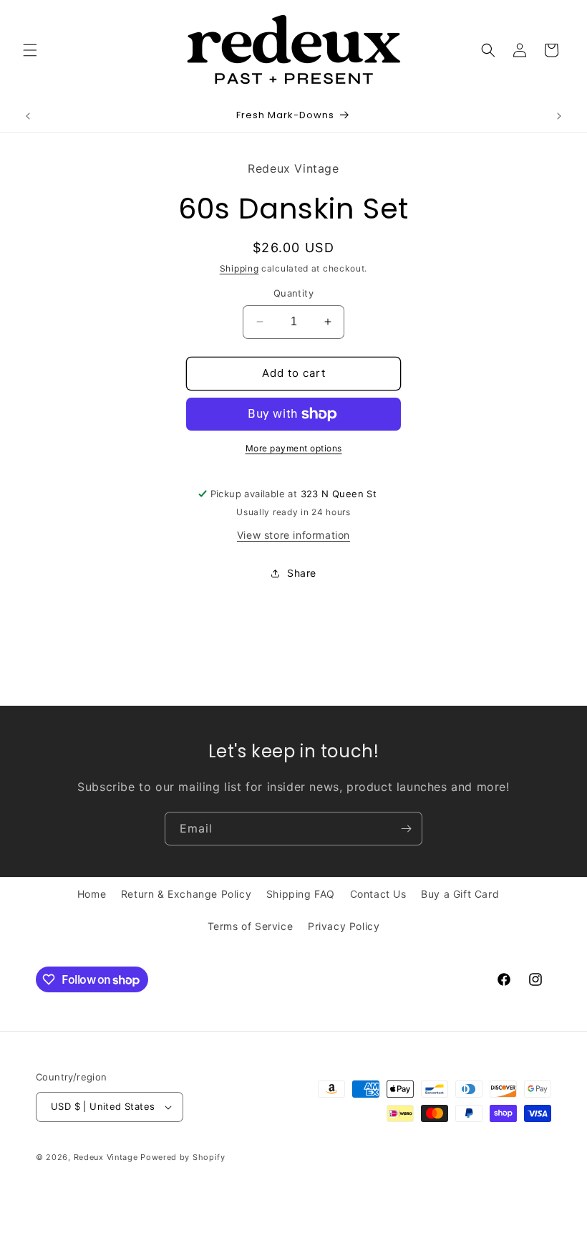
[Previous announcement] (28, 116)
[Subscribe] (406, 828)
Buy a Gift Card (460, 894)
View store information (293, 535)
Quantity (293, 293)
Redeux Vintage (106, 1157)
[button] (30, 50)
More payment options (294, 448)
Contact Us (378, 894)
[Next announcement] (559, 116)
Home (91, 894)
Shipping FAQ (300, 894)
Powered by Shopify (182, 1157)
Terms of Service (251, 926)
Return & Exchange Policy (186, 894)
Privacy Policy (343, 926)
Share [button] (301, 573)
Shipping (239, 268)
